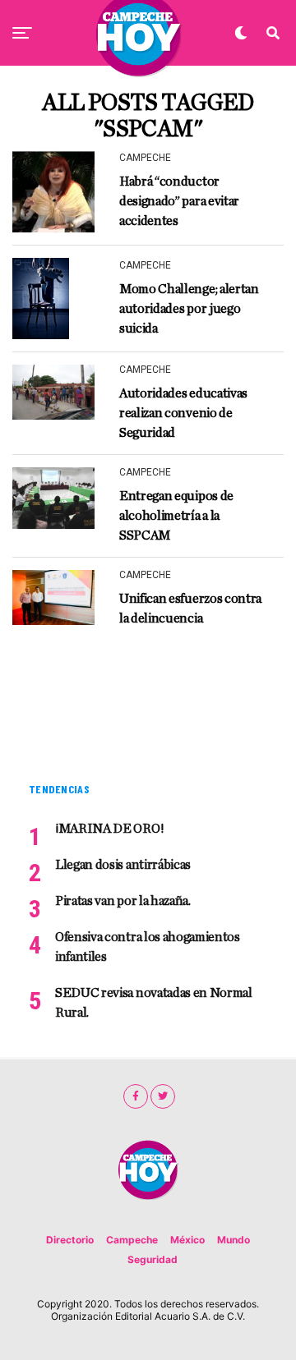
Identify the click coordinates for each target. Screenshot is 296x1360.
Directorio (70, 1240)
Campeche (132, 1240)
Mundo (233, 1240)
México (187, 1240)
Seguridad (152, 1259)
